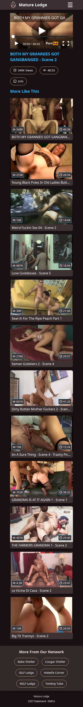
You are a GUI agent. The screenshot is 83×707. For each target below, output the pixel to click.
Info (20, 81)
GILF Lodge (26, 673)
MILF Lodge (27, 683)
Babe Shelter (26, 662)
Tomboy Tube (54, 683)
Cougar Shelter (55, 662)
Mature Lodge (33, 5)
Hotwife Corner (54, 673)
